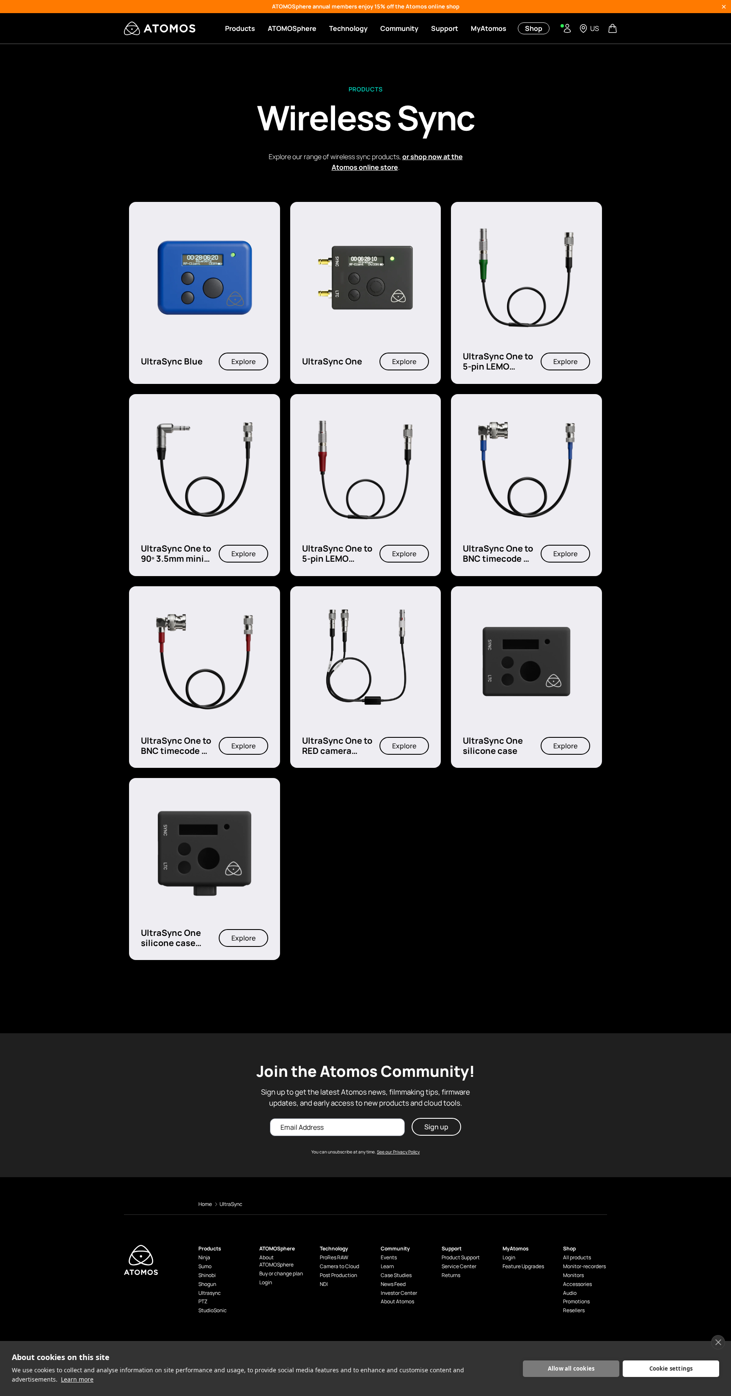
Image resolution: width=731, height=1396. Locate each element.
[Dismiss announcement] (724, 7)
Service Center (459, 1266)
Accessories (577, 1284)
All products (577, 1257)
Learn (387, 1266)
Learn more (77, 1379)
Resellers (574, 1310)
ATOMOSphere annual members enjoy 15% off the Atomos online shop (365, 6)
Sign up (436, 1126)
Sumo (205, 1266)
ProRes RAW (334, 1257)
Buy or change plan (281, 1273)
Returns (451, 1275)
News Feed (393, 1284)
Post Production (338, 1275)
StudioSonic (212, 1310)
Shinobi (207, 1275)
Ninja (204, 1257)
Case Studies (396, 1275)
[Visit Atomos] (159, 28)
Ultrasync (209, 1293)
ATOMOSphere (292, 28)
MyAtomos (488, 28)
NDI (324, 1284)
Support (444, 28)
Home (205, 1204)
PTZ (202, 1301)
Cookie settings (671, 1368)
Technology (348, 28)
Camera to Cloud (339, 1266)
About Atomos (397, 1301)
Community (399, 28)
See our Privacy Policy (398, 1152)
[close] (718, 1342)
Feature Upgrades (523, 1266)
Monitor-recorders (584, 1266)
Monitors (573, 1275)
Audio (570, 1293)
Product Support (461, 1257)
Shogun (207, 1284)
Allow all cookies (571, 1368)
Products (240, 28)
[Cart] (613, 28)
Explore (243, 362)
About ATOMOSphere (276, 1261)
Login (265, 1282)
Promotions (576, 1301)
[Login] (567, 28)
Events (389, 1257)
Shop (533, 28)
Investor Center (399, 1293)
